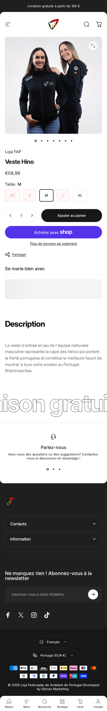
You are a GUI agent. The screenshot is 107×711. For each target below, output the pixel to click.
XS (12, 195)
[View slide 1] (48, 469)
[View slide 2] (53, 469)
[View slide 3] (59, 469)
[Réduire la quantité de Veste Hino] (10, 215)
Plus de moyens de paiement (53, 243)
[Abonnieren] (93, 594)
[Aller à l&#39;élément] (36, 141)
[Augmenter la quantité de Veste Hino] (32, 215)
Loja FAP (13, 151)
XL (80, 195)
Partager (19, 254)
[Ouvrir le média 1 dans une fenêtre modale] (93, 46)
